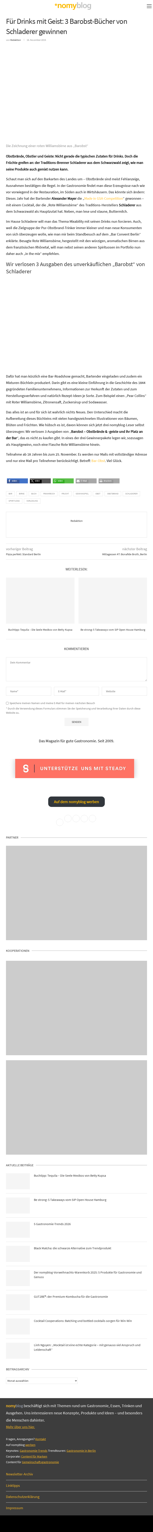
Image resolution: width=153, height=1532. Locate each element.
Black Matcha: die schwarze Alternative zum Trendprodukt (72, 1248)
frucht (65, 493)
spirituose (14, 500)
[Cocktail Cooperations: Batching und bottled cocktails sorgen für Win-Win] (18, 1327)
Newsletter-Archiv (19, 1474)
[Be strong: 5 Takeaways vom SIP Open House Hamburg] (112, 600)
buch (33, 493)
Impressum (14, 1508)
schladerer (131, 493)
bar (10, 493)
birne (22, 493)
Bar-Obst (98, 460)
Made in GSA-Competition (103, 198)
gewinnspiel (82, 493)
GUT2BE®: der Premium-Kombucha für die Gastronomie (71, 1297)
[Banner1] (76, 893)
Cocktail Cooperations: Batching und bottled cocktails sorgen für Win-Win (83, 1321)
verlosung (32, 500)
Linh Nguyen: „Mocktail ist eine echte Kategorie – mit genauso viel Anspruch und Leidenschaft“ (87, 1347)
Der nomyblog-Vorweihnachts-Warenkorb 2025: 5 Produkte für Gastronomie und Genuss (88, 1274)
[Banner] (76, 1107)
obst (97, 493)
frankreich (49, 493)
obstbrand (113, 493)
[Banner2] (76, 1008)
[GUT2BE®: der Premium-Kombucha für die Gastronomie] (18, 1302)
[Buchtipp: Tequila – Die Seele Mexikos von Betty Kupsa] (40, 600)
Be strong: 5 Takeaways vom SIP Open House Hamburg (112, 629)
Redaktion (15, 39)
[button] (13, 482)
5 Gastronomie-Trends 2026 (52, 1224)
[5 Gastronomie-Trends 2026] (18, 1230)
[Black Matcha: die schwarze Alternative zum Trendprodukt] (18, 1254)
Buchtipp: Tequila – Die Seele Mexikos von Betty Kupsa (40, 629)
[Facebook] (63, 1523)
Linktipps (13, 1485)
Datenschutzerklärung (22, 1496)
